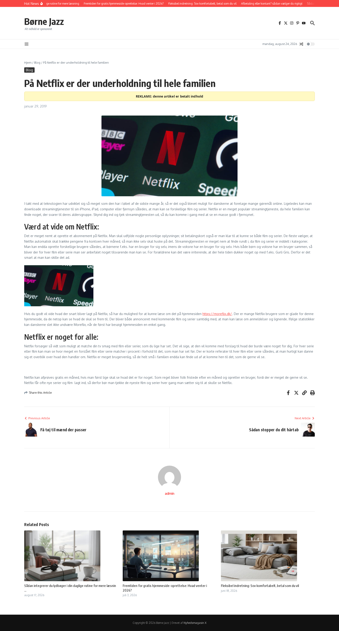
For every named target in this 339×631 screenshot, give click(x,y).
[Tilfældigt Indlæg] (301, 44)
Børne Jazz (44, 21)
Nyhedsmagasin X (195, 623)
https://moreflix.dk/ (217, 314)
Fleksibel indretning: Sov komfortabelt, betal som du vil (260, 585)
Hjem (27, 62)
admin (169, 493)
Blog (37, 62)
